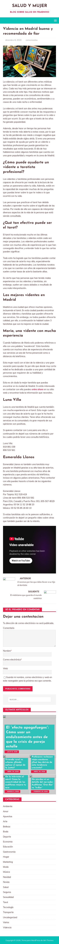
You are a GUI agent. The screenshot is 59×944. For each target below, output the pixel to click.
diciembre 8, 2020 (13, 40)
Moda (5, 867)
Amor (5, 811)
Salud (5, 887)
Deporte (7, 836)
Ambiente (7, 806)
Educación (8, 846)
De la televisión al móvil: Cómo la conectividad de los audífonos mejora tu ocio (15, 782)
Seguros (7, 892)
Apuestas (7, 816)
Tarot (5, 902)
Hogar (6, 856)
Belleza (6, 826)
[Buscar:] (29, 699)
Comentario (8, 628)
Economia (7, 841)
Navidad (7, 877)
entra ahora (37, 389)
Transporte (8, 912)
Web (5, 668)
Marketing (8, 862)
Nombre (7, 650)
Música (6, 872)
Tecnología (8, 907)
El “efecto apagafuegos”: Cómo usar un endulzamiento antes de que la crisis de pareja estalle (27, 737)
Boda (5, 831)
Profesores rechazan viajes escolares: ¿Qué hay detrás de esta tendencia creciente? (42, 762)
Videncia (7, 927)
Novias (6, 882)
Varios (6, 922)
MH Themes (48, 940)
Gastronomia (9, 851)
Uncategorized (10, 917)
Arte (5, 821)
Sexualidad (8, 897)
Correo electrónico (12, 659)
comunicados (32, 40)
